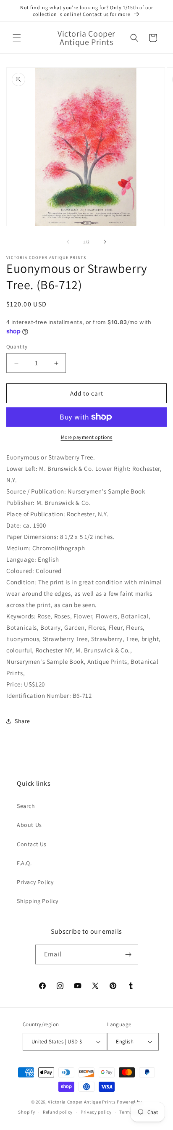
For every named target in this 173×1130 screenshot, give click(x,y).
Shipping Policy (37, 901)
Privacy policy (96, 1112)
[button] (17, 38)
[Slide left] (68, 241)
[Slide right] (105, 241)
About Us (29, 825)
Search (26, 806)
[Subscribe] (128, 954)
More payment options (87, 437)
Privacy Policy (35, 882)
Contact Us (32, 844)
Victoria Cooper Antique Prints (81, 1102)
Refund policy (58, 1112)
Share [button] (22, 721)
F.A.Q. (24, 863)
